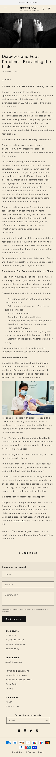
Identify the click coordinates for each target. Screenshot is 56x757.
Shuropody (19, 520)
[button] (5, 9)
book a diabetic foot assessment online (26, 517)
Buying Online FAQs (14, 640)
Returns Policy (12, 648)
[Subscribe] (47, 720)
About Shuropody (13, 662)
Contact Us (10, 635)
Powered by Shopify (36, 752)
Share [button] (8, 79)
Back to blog (29, 552)
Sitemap (9, 688)
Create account (12, 706)
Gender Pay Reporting (16, 675)
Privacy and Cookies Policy (18, 679)
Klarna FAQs (11, 684)
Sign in (8, 702)
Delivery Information (15, 644)
